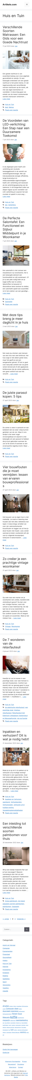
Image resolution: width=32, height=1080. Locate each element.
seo (3, 1022)
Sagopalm (15, 906)
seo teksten (13, 1022)
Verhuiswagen (8, 805)
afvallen (6, 1006)
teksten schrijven (10, 1027)
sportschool (18, 1025)
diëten (20, 1008)
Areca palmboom (11, 901)
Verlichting (12, 205)
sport (10, 1025)
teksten (4, 1027)
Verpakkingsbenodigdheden (13, 810)
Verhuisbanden (16, 802)
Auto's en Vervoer (9, 945)
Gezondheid (7, 957)
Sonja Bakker (24, 1022)
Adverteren (12, 1067)
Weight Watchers (16, 1032)
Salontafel (8, 302)
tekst (27, 1025)
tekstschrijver (18, 1027)
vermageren (9, 1032)
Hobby (5, 960)
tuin (12, 1030)
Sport (5, 982)
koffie (13, 1017)
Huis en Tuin (9, 104)
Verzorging (6, 985)
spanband (6, 802)
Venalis (4, 1032)
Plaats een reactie (11, 110)
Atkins (14, 1006)
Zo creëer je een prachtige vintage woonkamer (15, 562)
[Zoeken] (26, 929)
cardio (4, 1008)
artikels (11, 1006)
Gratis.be (6, 1052)
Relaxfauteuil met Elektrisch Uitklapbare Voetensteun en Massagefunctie (15, 715)
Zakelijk (5, 991)
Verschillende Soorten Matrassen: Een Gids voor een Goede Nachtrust (15, 34)
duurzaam (7, 1011)
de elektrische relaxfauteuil (14, 707)
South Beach (5, 1025)
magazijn (6, 1020)
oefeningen (12, 1020)
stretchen (23, 1025)
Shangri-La (18, 1022)
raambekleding (22, 1020)
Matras (11, 107)
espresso (14, 1011)
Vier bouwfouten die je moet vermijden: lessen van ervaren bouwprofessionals (15, 476)
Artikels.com (10, 4)
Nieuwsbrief (12, 1064)
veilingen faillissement (23, 1030)
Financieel (6, 954)
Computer (6, 948)
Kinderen (6, 973)
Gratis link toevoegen (10, 1049)
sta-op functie (22, 718)
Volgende (21, 919)
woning (23, 1032)
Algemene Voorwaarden (12, 1061)
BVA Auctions (25, 1006)
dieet (16, 1009)
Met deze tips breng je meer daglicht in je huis (15, 318)
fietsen (14, 1014)
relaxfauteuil (7, 713)
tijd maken (23, 1027)
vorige (6, 919)
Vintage (8, 626)
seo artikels (7, 1022)
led (6, 205)
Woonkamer (15, 626)
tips (9, 1030)
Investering (6, 970)
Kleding (5, 976)
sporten (13, 1025)
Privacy (24, 1061)
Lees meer (6, 99)
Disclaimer (20, 1064)
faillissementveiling (7, 1014)
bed (6, 107)
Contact (20, 1067)
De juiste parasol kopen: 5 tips (15, 394)
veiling (15, 1030)
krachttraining (21, 1017)
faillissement (22, 1011)
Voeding (6, 988)
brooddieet (19, 1006)
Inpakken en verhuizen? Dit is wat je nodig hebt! (16, 735)
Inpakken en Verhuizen (13, 799)
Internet (5, 967)
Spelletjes (6, 979)
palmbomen (7, 906)
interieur (17, 710)
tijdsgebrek (5, 1030)
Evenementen (7, 951)
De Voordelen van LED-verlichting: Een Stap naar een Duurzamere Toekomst (16, 128)
